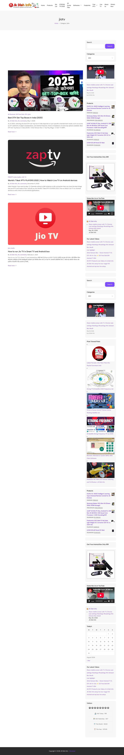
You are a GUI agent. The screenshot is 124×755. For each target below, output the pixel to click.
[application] (101, 208)
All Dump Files (69, 5)
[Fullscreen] (112, 214)
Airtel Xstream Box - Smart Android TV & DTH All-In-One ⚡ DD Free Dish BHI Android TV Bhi (99, 255)
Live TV (101, 5)
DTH (26, 114)
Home (43, 5)
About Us (106, 5)
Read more (11, 132)
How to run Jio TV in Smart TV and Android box (29, 251)
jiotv (29, 114)
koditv (19, 177)
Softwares (76, 5)
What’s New (113, 5)
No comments (22, 121)
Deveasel (72, 751)
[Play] (89, 214)
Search (89, 42)
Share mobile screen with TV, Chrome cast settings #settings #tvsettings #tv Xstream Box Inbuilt (100, 87)
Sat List (56, 5)
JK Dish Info (13, 121)
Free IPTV (94, 5)
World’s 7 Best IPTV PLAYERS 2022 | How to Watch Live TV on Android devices (42, 180)
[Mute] (109, 214)
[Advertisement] (45, 54)
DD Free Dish (20, 114)
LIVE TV (24, 177)
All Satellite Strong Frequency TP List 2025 (100, 434)
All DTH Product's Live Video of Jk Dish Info (100, 261)
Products (50, 5)
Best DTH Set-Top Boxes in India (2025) (25, 117)
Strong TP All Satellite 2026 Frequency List (100, 389)
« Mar (88, 660)
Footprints (87, 5)
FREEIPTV (11, 177)
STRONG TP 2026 (62, 5)
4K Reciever (11, 114)
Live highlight (91, 250)
